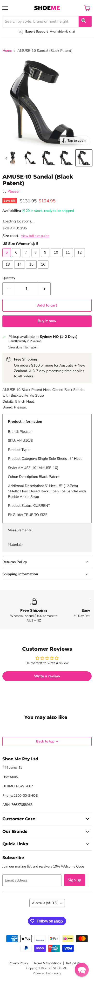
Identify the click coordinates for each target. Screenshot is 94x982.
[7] (26, 258)
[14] (20, 269)
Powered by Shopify (47, 973)
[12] (80, 258)
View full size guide (35, 236)
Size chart (10, 236)
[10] (56, 258)
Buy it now (47, 321)
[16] (44, 269)
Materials (15, 544)
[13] (8, 269)
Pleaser (13, 191)
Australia (45, 903)
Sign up (74, 880)
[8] (36, 258)
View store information (23, 347)
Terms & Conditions (47, 963)
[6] (17, 258)
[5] (7, 258)
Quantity (8, 278)
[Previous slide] (6, 158)
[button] (12, 158)
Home (7, 51)
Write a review (47, 676)
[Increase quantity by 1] (44, 288)
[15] (32, 269)
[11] (68, 258)
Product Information (25, 421)
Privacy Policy (18, 963)
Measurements (20, 530)
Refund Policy (75, 963)
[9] (46, 258)
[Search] (85, 21)
